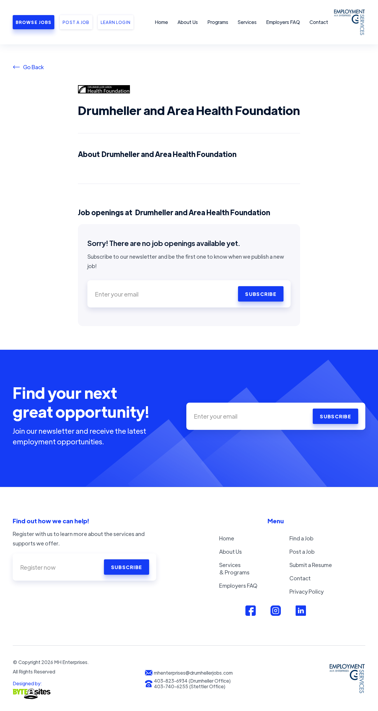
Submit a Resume (310, 564)
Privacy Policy (306, 591)
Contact (318, 22)
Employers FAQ (283, 22)
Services (247, 22)
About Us (187, 22)
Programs (217, 22)
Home (161, 22)
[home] (348, 22)
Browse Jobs (33, 22)
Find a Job (301, 538)
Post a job (76, 22)
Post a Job (302, 551)
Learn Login (116, 22)
